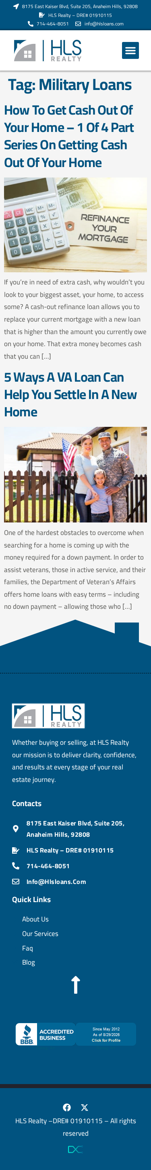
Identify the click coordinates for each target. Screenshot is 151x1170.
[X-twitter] (84, 1107)
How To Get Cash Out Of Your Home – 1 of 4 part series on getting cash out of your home (69, 135)
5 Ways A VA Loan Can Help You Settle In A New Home (70, 394)
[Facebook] (67, 1107)
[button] (130, 50)
